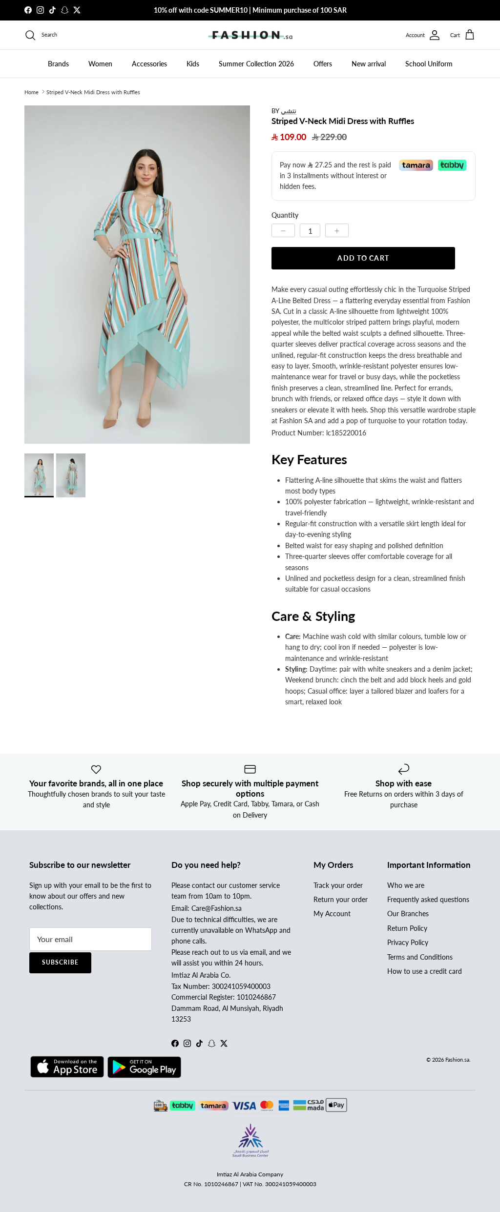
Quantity (284, 215)
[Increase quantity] (337, 230)
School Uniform (429, 64)
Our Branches (408, 913)
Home (31, 91)
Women (100, 64)
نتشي (288, 110)
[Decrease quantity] (283, 230)
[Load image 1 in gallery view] (137, 274)
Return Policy (407, 928)
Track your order (338, 885)
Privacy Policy (407, 942)
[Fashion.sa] (250, 35)
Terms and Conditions (420, 957)
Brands (58, 64)
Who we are (405, 885)
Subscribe (60, 962)
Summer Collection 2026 (256, 64)
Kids (193, 64)
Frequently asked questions (428, 899)
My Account (332, 913)
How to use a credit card (424, 971)
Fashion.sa (457, 1059)
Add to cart (363, 258)
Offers (322, 64)
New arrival (369, 64)
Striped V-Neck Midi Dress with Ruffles (93, 91)
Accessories (149, 64)
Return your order (340, 899)
